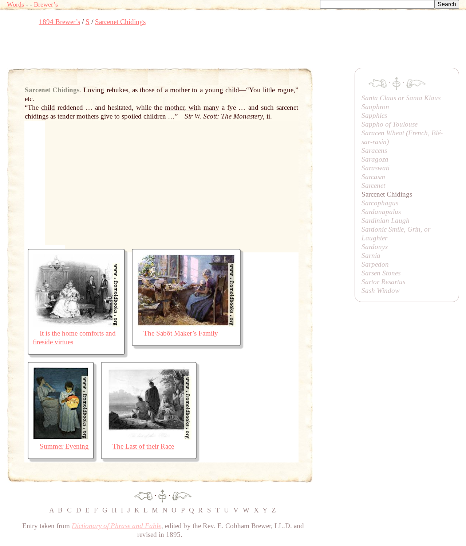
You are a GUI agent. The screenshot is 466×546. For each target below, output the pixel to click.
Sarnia (371, 255)
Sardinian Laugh (386, 220)
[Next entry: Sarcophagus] (181, 495)
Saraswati (376, 168)
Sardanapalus (381, 212)
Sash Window (381, 290)
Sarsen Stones (381, 273)
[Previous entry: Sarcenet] (143, 495)
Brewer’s (46, 4)
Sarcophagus (380, 203)
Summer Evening (64, 446)
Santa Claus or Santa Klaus (401, 98)
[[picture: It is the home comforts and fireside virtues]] (76, 324)
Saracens (374, 150)
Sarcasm (373, 177)
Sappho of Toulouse (390, 124)
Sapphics (374, 115)
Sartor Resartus (383, 282)
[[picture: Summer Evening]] (61, 437)
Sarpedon (375, 264)
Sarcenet (373, 185)
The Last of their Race (143, 446)
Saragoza (375, 159)
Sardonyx (375, 247)
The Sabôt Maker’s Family (180, 333)
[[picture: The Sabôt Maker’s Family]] (186, 324)
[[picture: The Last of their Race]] (148, 437)
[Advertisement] (139, 49)
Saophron (375, 107)
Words (15, 4)
